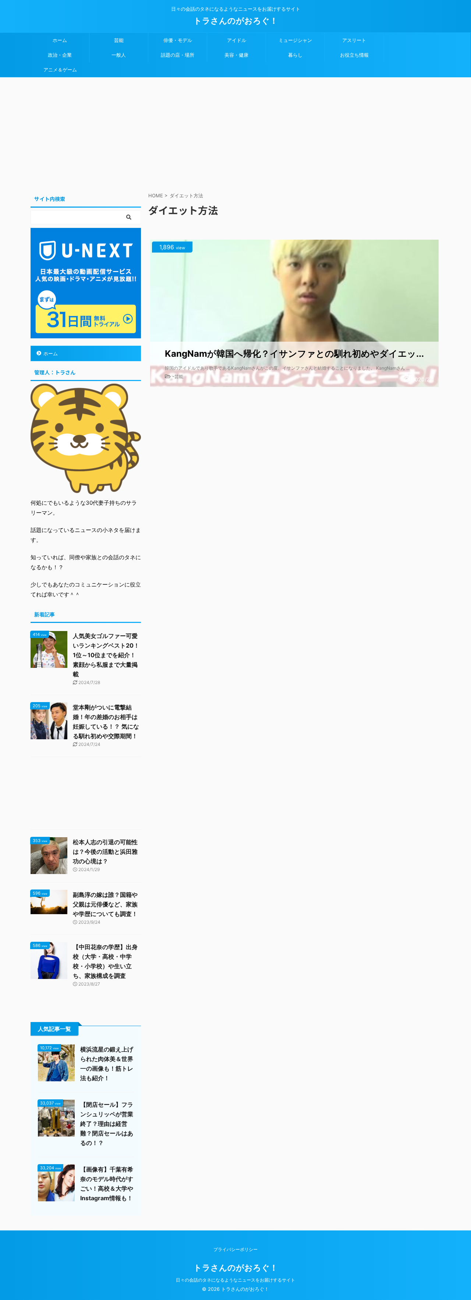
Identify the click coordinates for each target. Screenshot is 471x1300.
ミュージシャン (295, 40)
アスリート (354, 40)
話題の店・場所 (177, 55)
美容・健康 (236, 55)
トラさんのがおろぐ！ (236, 20)
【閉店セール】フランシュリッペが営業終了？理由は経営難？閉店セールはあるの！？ (106, 1123)
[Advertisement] (235, 132)
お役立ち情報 (354, 55)
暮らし (295, 55)
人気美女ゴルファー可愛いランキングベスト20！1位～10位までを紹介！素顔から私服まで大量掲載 (106, 655)
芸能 (119, 40)
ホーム (60, 40)
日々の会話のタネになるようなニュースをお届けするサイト (235, 1280)
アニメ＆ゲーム (60, 70)
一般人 (118, 55)
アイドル (236, 40)
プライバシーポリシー (235, 1249)
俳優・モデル (177, 40)
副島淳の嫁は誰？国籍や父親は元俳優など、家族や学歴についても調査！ (105, 904)
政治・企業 (60, 55)
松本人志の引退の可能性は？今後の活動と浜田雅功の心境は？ (105, 851)
